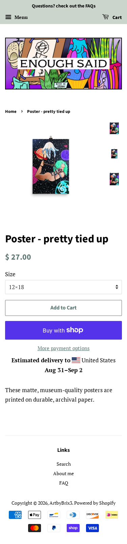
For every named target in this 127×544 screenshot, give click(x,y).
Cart (116, 17)
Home (11, 111)
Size (10, 274)
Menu (20, 17)
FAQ (63, 483)
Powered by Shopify (94, 503)
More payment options (64, 348)
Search (64, 464)
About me (63, 473)
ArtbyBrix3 (60, 503)
